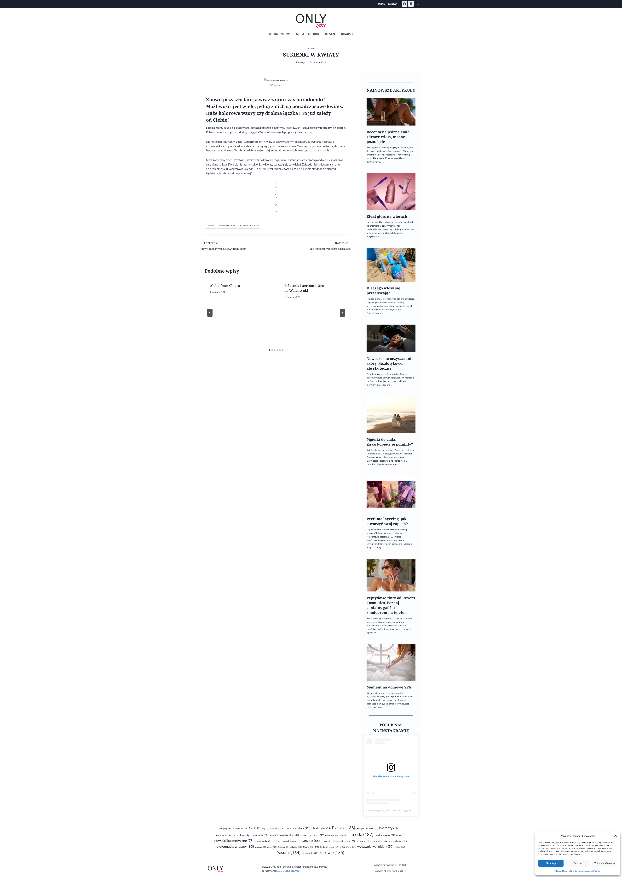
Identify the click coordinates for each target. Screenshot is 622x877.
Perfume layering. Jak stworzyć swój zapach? (387, 521)
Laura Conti (331, 835)
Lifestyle (330, 34)
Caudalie (275, 828)
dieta (304, 828)
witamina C (348, 846)
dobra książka (321, 828)
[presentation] (391, 112)
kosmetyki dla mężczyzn (227, 835)
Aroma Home (240, 828)
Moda (300, 34)
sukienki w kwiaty (249, 225)
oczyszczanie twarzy (289, 841)
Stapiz (308, 847)
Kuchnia (314, 34)
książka (306, 835)
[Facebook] (404, 4)
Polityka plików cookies (564, 871)
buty (265, 828)
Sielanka (283, 847)
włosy (400, 847)
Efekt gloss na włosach (387, 216)
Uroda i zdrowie (280, 34)
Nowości (347, 34)
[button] (615, 835)
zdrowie (331, 852)
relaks (272, 847)
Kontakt (393, 4)
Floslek (343, 827)
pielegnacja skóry (344, 841)
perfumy (326, 841)
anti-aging (224, 828)
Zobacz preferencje (604, 863)
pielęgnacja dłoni (378, 841)
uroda (334, 847)
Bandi (254, 828)
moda (210, 225)
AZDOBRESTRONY (288, 870)
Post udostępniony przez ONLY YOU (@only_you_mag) (394, 810)
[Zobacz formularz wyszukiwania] (418, 4)
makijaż (345, 835)
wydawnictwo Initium (375, 846)
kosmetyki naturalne (284, 835)
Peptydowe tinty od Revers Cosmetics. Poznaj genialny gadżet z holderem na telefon (391, 605)
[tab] (269, 350)
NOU (400, 835)
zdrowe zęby (310, 853)
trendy (321, 846)
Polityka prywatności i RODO (587, 871)
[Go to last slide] (210, 313)
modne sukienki (227, 225)
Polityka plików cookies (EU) (390, 871)
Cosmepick (289, 828)
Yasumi (288, 852)
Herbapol (362, 828)
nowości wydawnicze (266, 841)
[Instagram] (411, 4)
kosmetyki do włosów (254, 835)
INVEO (373, 828)
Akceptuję (551, 863)
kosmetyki (391, 828)
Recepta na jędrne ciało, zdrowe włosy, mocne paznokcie (388, 137)
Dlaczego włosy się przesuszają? (383, 290)
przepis (260, 847)
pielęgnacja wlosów (235, 846)
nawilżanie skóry (385, 835)
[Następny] (342, 313)
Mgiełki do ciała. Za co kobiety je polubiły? (390, 442)
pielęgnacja (362, 841)
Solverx (296, 846)
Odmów (578, 863)
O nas (381, 4)
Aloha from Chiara (225, 285)
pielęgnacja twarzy (398, 841)
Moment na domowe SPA (389, 687)
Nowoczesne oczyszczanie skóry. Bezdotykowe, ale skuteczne (390, 363)
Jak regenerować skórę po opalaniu (330, 246)
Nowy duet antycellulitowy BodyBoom (223, 246)
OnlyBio (311, 841)
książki (318, 835)
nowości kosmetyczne (233, 840)
